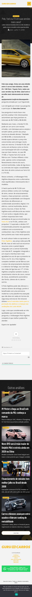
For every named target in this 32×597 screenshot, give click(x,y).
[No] (30, 591)
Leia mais (16, 533)
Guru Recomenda (16, 559)
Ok (16, 594)
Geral (16, 558)
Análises (16, 16)
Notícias (5, 392)
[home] (8, 3)
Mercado (5, 462)
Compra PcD (16, 556)
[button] (29, 4)
